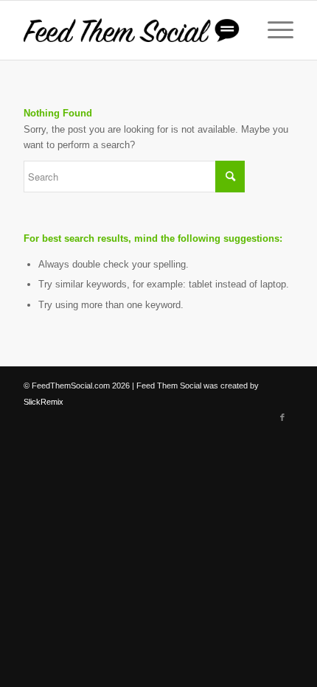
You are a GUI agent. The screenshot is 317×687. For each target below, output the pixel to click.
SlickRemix (43, 401)
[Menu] (273, 30)
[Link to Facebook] (282, 417)
